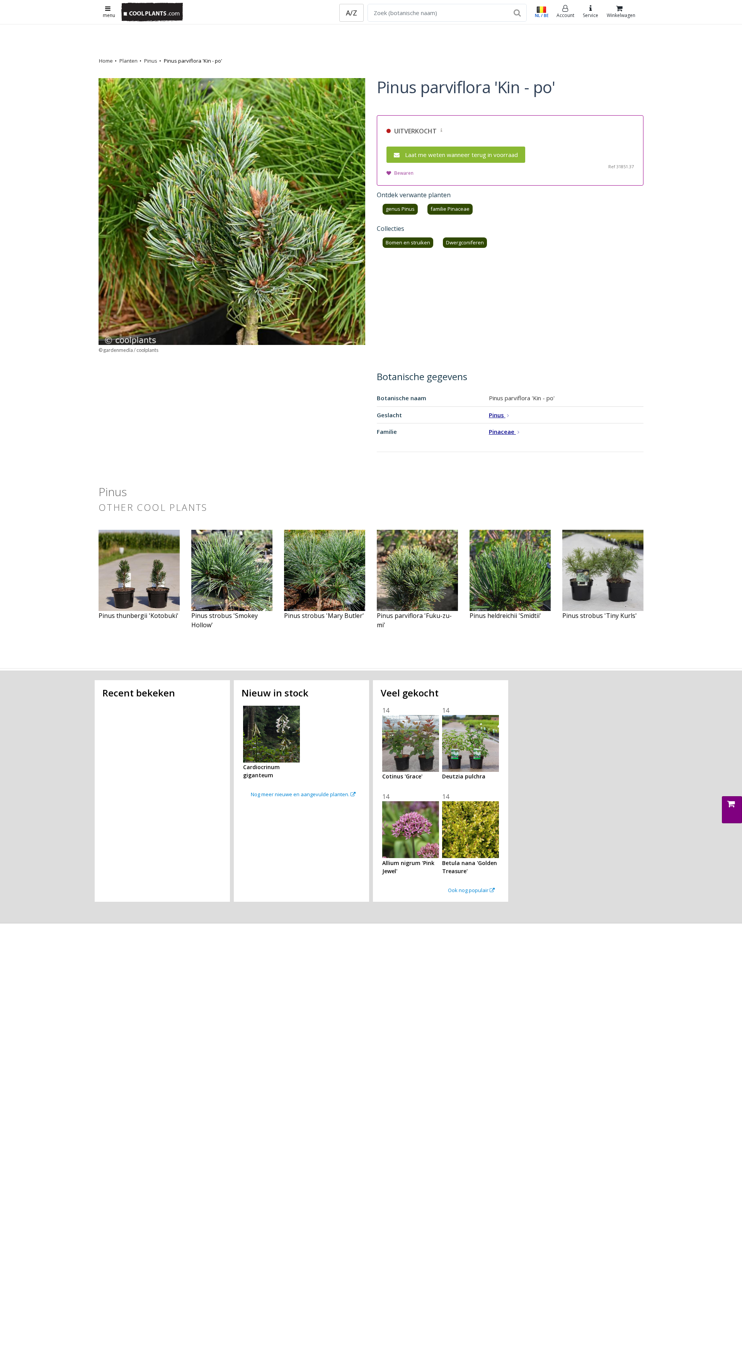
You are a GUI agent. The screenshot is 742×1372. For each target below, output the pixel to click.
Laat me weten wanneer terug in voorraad (461, 155)
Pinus (150, 60)
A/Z (351, 12)
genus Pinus (400, 208)
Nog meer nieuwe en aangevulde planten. (301, 794)
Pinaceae (502, 431)
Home (106, 60)
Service (590, 15)
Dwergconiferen (465, 242)
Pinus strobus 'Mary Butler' (324, 615)
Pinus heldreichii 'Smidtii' (505, 615)
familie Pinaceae (450, 208)
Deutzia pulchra (463, 776)
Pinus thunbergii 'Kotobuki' (139, 615)
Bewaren (404, 173)
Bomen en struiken (408, 242)
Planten (128, 60)
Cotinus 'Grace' (402, 776)
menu (109, 15)
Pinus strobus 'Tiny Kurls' (599, 615)
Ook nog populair (469, 890)
